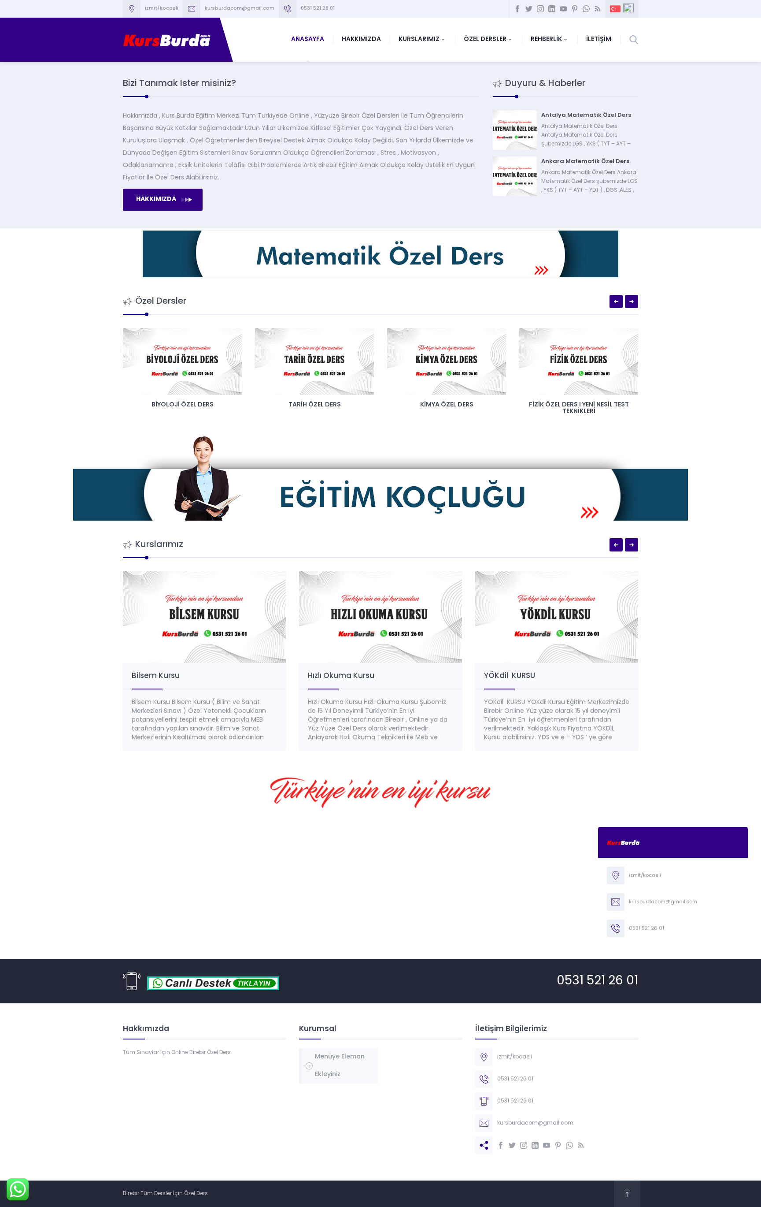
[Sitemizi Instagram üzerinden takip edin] (540, 8)
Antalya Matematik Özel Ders (586, 115)
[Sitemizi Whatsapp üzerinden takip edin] (586, 8)
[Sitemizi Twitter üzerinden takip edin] (528, 8)
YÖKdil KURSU (509, 676)
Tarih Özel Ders (314, 405)
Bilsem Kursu (156, 676)
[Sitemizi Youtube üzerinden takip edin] (563, 8)
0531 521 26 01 (597, 981)
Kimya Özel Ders (446, 405)
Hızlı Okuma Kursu (341, 676)
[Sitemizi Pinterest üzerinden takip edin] (574, 8)
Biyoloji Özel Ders (182, 405)
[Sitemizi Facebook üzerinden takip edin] (517, 8)
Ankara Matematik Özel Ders (585, 161)
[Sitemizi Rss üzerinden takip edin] (597, 8)
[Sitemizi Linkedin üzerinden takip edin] (551, 8)
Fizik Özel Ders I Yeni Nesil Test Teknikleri (579, 408)
